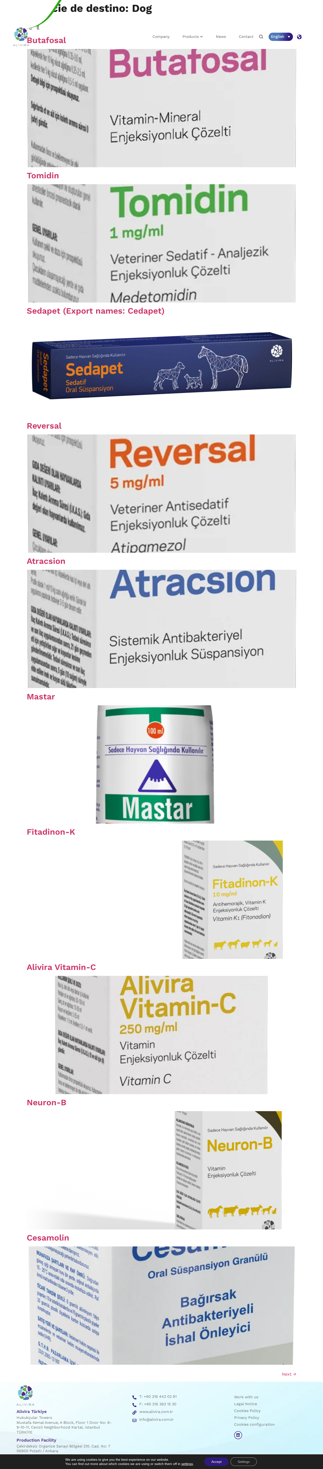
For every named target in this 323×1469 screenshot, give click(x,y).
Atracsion (46, 561)
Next (289, 1374)
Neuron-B (46, 1102)
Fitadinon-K (51, 832)
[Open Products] (201, 36)
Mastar (41, 697)
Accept (216, 1462)
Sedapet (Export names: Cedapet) (96, 311)
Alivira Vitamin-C (61, 967)
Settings (244, 1462)
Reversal (44, 426)
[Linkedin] (238, 1435)
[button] (261, 37)
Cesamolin (48, 1238)
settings (187, 1464)
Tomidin (43, 175)
